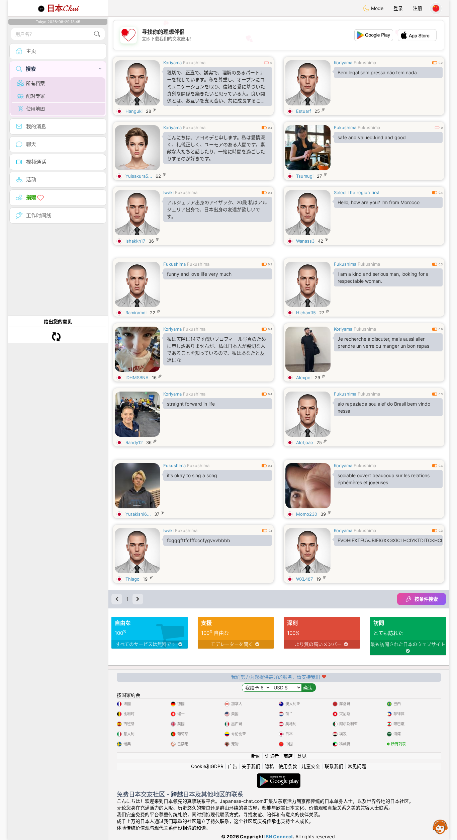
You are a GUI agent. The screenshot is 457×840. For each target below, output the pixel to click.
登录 (398, 8)
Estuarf (303, 111)
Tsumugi (304, 176)
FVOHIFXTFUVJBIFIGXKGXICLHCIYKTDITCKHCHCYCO (390, 540)
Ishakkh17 (135, 241)
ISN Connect (278, 836)
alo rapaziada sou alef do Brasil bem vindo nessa (384, 407)
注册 (417, 8)
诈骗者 (272, 756)
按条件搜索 (426, 599)
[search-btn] (97, 34)
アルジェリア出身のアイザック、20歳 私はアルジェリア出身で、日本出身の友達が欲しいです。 (217, 209)
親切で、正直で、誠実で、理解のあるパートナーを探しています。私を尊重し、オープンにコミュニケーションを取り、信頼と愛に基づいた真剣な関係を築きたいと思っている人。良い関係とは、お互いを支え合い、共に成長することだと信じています (216, 88)
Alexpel (303, 377)
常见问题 (357, 766)
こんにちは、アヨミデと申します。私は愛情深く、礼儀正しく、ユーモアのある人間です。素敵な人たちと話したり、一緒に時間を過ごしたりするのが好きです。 (216, 148)
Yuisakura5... (138, 176)
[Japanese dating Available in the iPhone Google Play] (278, 776)
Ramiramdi (136, 312)
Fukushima (194, 62)
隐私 (269, 766)
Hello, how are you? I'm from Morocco (379, 202)
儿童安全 (310, 766)
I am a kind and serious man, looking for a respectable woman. (383, 277)
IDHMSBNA (137, 377)
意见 (301, 756)
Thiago (132, 579)
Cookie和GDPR (207, 766)
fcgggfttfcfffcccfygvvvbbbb (198, 540)
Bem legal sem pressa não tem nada (377, 72)
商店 (288, 756)
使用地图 (35, 108)
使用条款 (287, 766)
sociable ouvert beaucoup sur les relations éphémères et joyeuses (384, 479)
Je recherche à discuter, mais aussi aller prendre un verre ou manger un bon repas (383, 342)
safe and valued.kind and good (372, 137)
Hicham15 (306, 312)
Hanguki (134, 111)
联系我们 (334, 766)
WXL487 (304, 579)
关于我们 (251, 766)
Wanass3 (305, 241)
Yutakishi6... (138, 514)
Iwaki (168, 192)
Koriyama (172, 62)
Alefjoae (304, 442)
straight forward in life (191, 404)
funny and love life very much (199, 274)
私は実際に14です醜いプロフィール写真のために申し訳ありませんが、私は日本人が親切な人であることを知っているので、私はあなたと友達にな (216, 349)
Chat (62, 8)
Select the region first (357, 192)
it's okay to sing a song (192, 475)
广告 (232, 766)
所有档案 (35, 83)
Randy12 (134, 442)
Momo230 (306, 514)
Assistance (440, 826)
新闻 (256, 756)
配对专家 (35, 96)
